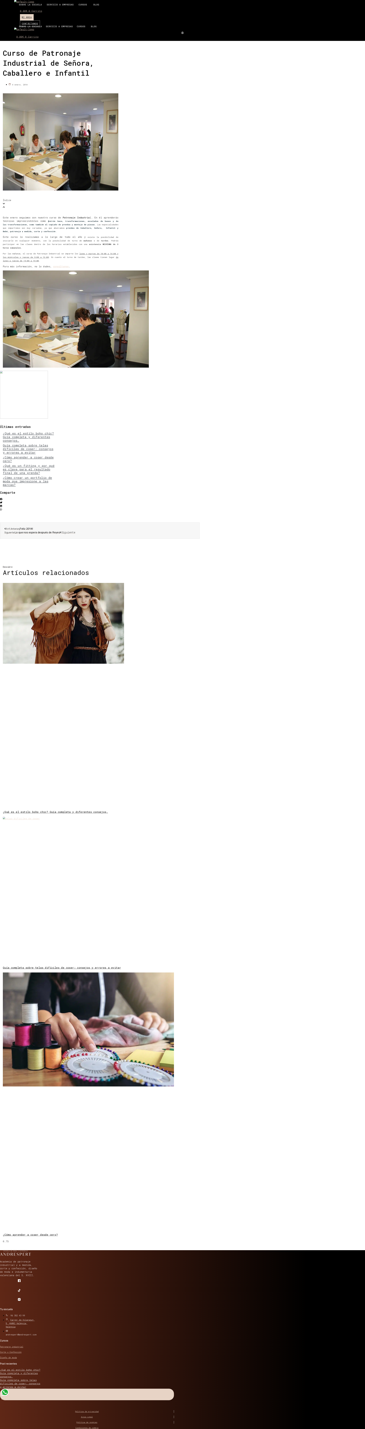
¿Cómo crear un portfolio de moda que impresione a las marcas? (27, 481)
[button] (83, 4)
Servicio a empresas (60, 4)
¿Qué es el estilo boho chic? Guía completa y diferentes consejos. (28, 436)
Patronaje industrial (11, 1346)
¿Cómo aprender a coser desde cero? (28, 459)
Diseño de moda (8, 1357)
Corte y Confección (11, 1352)
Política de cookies (86, 1422)
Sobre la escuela (30, 4)
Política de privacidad (87, 1411)
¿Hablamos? (7, 1398)
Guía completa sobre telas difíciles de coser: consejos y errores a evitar (28, 448)
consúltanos (61, 266)
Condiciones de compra (86, 1428)
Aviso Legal (87, 1417)
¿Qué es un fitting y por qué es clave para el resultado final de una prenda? (28, 469)
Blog (96, 4)
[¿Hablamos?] (5, 1393)
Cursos (83, 4)
